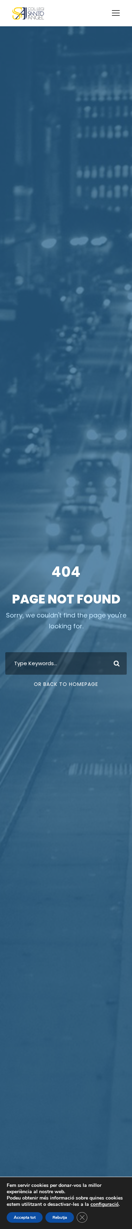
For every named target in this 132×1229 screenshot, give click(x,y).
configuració (104, 1204)
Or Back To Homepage (66, 684)
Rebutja (59, 1217)
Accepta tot (25, 1217)
